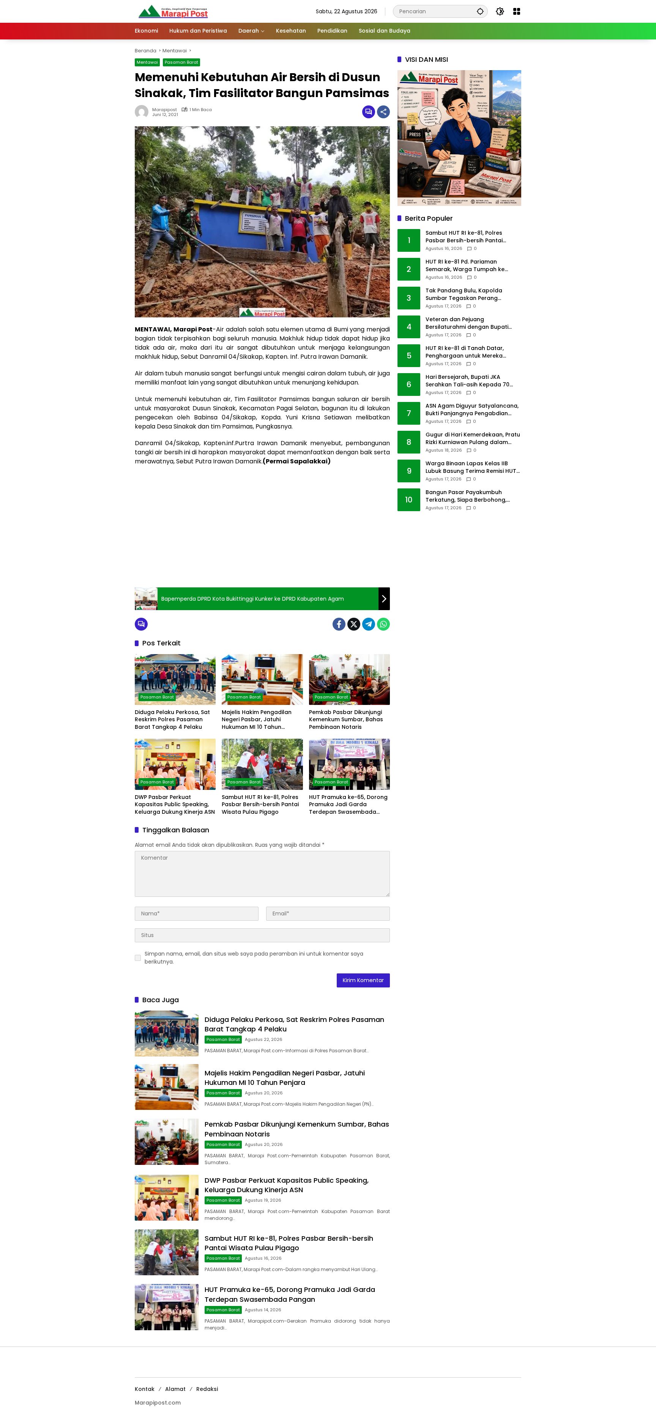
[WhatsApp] (383, 624)
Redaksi (207, 1389)
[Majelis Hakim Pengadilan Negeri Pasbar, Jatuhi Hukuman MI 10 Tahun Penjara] (262, 679)
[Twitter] (353, 624)
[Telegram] (368, 624)
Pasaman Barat (181, 62)
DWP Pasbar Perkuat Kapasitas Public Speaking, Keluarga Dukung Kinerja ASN (175, 805)
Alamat (175, 1389)
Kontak (145, 1389)
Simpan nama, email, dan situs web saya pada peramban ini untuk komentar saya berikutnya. (254, 957)
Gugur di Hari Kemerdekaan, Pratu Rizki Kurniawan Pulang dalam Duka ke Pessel (473, 439)
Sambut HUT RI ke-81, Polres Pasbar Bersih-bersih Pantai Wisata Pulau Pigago (260, 805)
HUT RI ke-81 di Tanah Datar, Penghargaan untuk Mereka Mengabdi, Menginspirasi (465, 352)
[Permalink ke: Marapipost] (143, 112)
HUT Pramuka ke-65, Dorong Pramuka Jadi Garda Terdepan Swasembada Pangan (348, 805)
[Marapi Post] (173, 11)
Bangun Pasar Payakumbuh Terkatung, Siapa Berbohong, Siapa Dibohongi (466, 496)
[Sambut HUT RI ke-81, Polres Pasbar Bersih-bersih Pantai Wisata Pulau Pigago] (262, 764)
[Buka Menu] (516, 11)
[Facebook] (339, 624)
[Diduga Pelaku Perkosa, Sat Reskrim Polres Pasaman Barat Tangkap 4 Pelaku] (175, 679)
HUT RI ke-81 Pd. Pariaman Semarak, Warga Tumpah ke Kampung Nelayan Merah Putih (468, 266)
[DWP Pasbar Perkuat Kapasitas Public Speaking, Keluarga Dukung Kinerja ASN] (175, 764)
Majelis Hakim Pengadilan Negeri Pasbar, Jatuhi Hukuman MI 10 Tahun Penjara (257, 720)
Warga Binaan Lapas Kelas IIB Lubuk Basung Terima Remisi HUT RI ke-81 (471, 467)
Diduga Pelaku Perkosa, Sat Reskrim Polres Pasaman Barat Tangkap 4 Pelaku (172, 720)
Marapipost (164, 110)
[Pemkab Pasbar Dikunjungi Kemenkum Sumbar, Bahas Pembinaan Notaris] (349, 679)
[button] (480, 11)
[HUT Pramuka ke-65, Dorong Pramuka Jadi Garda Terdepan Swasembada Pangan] (349, 764)
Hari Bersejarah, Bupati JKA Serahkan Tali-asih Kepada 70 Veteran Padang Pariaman (467, 381)
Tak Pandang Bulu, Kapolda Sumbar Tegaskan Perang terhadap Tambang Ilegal (464, 294)
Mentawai (147, 62)
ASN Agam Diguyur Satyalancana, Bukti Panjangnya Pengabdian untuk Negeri (472, 410)
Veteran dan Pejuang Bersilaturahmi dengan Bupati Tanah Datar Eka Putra (467, 323)
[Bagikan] (383, 111)
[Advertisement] (262, 527)
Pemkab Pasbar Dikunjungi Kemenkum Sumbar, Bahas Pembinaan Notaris (346, 720)
